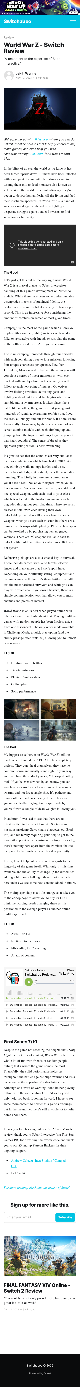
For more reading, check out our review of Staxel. (37, 1187)
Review (9, 37)
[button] (73, 22)
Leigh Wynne (26, 73)
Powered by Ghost (40, 1373)
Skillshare (41, 139)
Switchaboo (17, 21)
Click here (36, 154)
